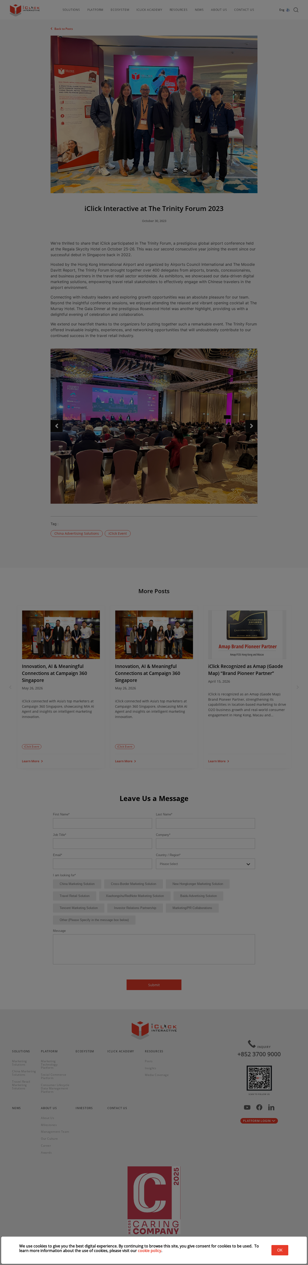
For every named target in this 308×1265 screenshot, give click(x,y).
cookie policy (149, 1250)
